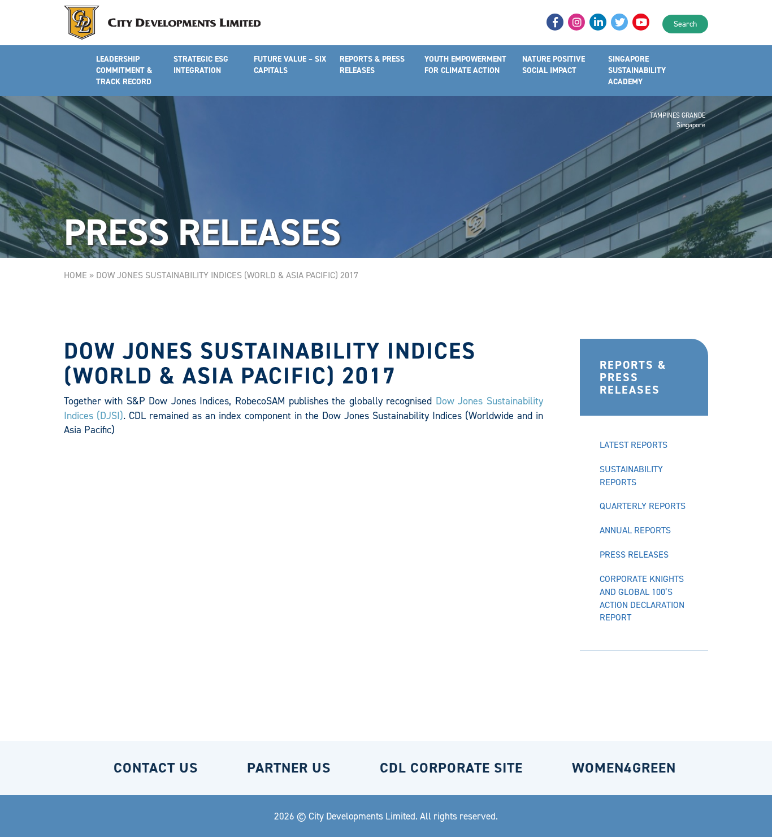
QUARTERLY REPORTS (643, 506)
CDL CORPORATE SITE (451, 767)
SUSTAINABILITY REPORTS (631, 475)
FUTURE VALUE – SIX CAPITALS (290, 65)
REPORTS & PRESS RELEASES (372, 65)
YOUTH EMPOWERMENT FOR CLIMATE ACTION (465, 65)
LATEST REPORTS (633, 445)
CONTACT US (156, 767)
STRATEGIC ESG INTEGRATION (201, 65)
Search (685, 24)
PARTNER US (289, 767)
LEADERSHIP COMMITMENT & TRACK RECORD (124, 70)
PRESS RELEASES (634, 554)
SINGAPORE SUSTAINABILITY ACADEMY (637, 70)
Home (75, 275)
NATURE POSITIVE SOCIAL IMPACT (553, 65)
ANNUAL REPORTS (635, 530)
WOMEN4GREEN (624, 767)
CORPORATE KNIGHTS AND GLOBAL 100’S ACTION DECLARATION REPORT (642, 598)
